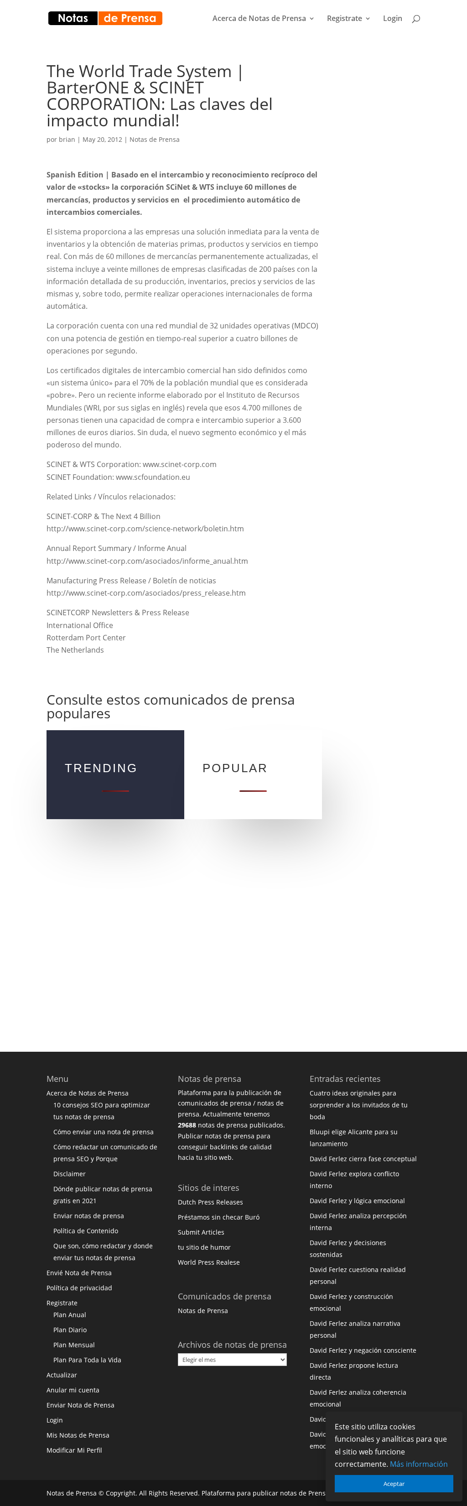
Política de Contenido (85, 1230)
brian (67, 139)
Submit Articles (201, 1232)
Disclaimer (69, 1173)
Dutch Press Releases (210, 1202)
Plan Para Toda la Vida (87, 1359)
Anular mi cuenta (73, 1390)
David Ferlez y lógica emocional (357, 1200)
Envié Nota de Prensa (79, 1272)
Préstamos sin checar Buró (218, 1217)
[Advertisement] (388, 200)
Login (392, 19)
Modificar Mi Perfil (74, 1450)
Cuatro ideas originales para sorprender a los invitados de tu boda (359, 1105)
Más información (419, 1464)
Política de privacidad (79, 1287)
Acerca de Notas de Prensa (259, 19)
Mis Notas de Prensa (78, 1435)
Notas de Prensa (155, 139)
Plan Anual (69, 1314)
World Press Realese (209, 1262)
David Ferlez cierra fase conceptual (363, 1158)
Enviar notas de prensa (88, 1215)
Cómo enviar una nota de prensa (103, 1131)
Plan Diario (70, 1329)
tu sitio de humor (204, 1247)
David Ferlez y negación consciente (363, 1350)
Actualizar (62, 1375)
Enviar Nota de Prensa (80, 1405)
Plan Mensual (74, 1344)
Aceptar (394, 1484)
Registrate (344, 19)
